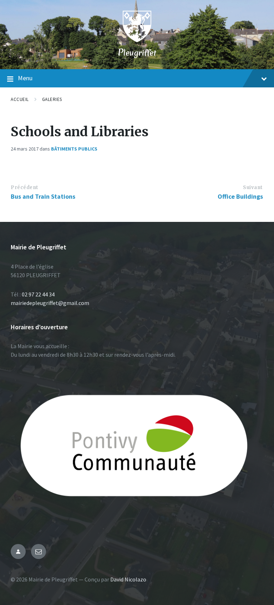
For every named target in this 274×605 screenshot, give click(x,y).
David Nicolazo (128, 579)
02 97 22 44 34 (38, 294)
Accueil (20, 99)
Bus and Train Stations (43, 196)
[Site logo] (137, 40)
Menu (25, 78)
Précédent (25, 187)
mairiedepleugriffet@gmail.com (50, 302)
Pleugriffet (137, 53)
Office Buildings (240, 196)
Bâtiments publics (74, 149)
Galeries (52, 99)
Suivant (253, 187)
